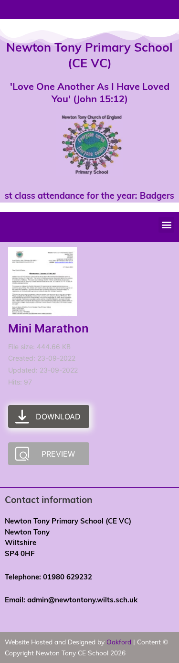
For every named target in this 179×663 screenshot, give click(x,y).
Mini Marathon (48, 328)
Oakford (118, 641)
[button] (166, 225)
